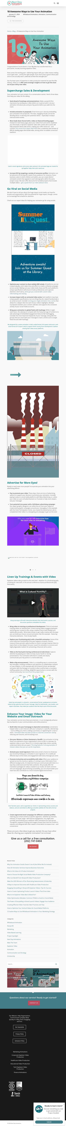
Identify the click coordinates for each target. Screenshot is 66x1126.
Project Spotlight (12, 936)
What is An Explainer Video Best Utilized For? (21, 895)
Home (9, 31)
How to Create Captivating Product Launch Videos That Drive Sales (28, 891)
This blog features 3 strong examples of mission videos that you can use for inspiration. (33, 746)
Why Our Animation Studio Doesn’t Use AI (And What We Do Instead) (29, 864)
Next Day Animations (14, 939)
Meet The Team (12, 943)
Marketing (10, 929)
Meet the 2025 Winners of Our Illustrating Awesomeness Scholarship (29, 881)
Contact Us (34, 1003)
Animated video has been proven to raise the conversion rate (34, 733)
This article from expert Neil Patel (26, 128)
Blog (14, 31)
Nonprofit (10, 926)
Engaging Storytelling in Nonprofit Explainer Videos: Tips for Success (29, 888)
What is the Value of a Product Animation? (20, 871)
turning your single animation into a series (42, 301)
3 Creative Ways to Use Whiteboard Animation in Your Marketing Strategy (31, 911)
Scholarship (11, 956)
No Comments (17, 21)
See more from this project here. (33, 672)
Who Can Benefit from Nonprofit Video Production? (23, 878)
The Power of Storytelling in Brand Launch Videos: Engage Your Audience (30, 901)
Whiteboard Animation (30, 14)
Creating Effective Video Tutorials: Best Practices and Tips (25, 905)
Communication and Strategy (16, 953)
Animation (42, 14)
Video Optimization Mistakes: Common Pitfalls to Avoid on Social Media (30, 898)
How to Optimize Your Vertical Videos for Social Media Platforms (28, 908)
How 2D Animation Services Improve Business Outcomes (25, 868)
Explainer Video (12, 946)
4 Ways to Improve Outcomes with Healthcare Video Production (28, 885)
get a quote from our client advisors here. (34, 183)
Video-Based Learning (14, 933)
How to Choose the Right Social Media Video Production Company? (29, 874)
